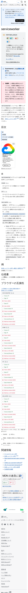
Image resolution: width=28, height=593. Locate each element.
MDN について (5, 532)
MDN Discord (5, 562)
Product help (4, 546)
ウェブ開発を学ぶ (6, 575)
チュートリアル (5, 581)
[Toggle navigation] (25, 2)
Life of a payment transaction (12, 465)
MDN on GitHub (5, 565)
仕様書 (4, 134)
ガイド (3, 578)
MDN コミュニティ (6, 553)
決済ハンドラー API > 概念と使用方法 (12, 268)
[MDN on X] (8, 524)
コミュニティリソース (7, 556)
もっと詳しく (9, 59)
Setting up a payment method (12, 462)
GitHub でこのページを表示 (10, 497)
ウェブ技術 (4, 572)
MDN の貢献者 (14, 491)
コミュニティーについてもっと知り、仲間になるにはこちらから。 (14, 15)
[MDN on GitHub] (2, 524)
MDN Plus (4, 543)
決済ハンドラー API (10, 119)
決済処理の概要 (8, 469)
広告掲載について (6, 540)
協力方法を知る (7, 486)
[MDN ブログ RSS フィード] (13, 524)
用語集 (3, 584)
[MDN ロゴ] (4, 517)
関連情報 (4, 139)
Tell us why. (16, 56)
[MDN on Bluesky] (5, 524)
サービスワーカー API (10, 454)
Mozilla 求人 (4, 537)
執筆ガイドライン (6, 559)
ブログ (3, 535)
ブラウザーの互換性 (7, 137)
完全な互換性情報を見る (13, 62)
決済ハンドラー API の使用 (12, 467)
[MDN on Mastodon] (11, 524)
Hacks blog (4, 586)
